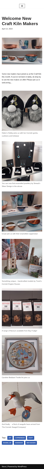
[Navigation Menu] (22, 6)
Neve (4, 466)
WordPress (22, 466)
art (10, 438)
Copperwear (20, 438)
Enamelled (7, 443)
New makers (31, 443)
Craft (30, 438)
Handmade (19, 443)
